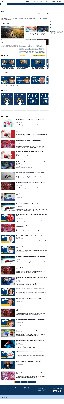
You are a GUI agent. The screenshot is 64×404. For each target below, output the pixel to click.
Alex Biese (18, 227)
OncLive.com (15, 388)
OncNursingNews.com (16, 389)
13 (33, 382)
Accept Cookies (42, 55)
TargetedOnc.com (16, 387)
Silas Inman (19, 217)
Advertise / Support (4, 388)
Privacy (14, 391)
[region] (32, 49)
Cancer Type (3, 3)
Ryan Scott (18, 152)
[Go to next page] (35, 382)
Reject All (35, 55)
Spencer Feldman (19, 173)
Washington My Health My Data (29, 388)
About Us (2, 387)
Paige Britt (18, 247)
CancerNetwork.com (4, 391)
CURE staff (18, 121)
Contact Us (3, 390)
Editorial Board (3, 389)
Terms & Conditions (16, 390)
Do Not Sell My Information (28, 387)
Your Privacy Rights (27, 389)
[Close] (45, 41)
